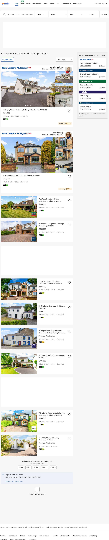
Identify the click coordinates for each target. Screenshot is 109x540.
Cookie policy (32, 536)
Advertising (93, 536)
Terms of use (13, 536)
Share (52, 3)
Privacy (22, 536)
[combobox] (24, 14)
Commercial (66, 3)
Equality (55, 536)
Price (53, 14)
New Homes (37, 3)
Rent (45, 3)
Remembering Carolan (79, 536)
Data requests (65, 536)
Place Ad (98, 3)
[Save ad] (69, 111)
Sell (58, 3)
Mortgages (77, 3)
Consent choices (44, 536)
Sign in (104, 3)
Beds (71, 14)
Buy (16, 3)
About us (2, 536)
